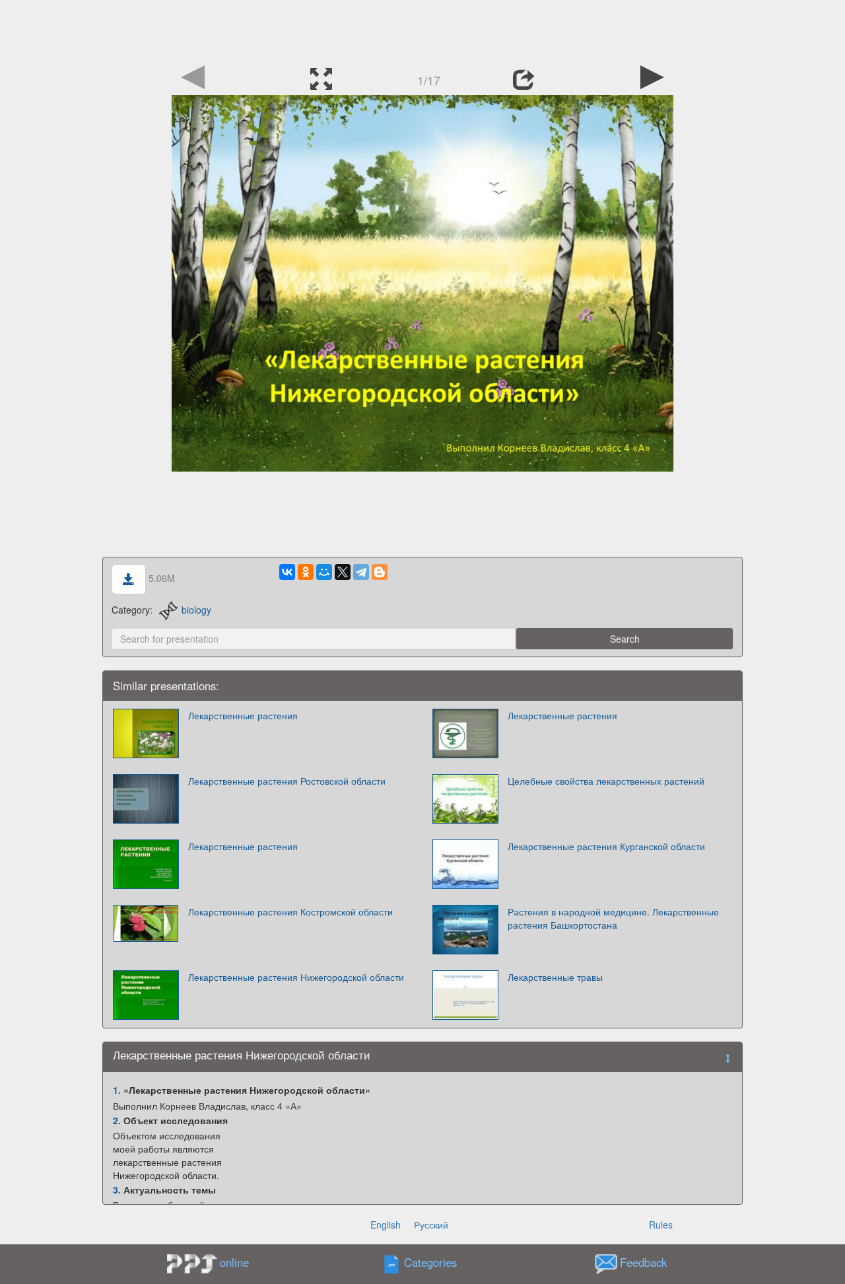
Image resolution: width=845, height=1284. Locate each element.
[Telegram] (361, 572)
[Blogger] (380, 572)
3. (117, 1189)
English (385, 1224)
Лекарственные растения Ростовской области (287, 780)
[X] (343, 572)
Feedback (643, 1263)
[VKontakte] (287, 572)
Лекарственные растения (243, 715)
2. (117, 1120)
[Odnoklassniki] (306, 572)
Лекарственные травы (555, 976)
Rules (661, 1224)
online (234, 1262)
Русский (431, 1224)
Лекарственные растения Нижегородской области (296, 976)
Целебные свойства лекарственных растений (606, 780)
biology (196, 609)
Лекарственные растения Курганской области (606, 846)
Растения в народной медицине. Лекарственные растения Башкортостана (613, 918)
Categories (430, 1263)
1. (117, 1089)
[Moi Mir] (324, 572)
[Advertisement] (422, 29)
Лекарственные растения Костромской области (290, 911)
